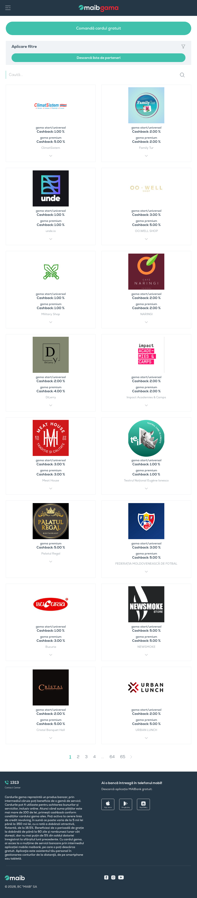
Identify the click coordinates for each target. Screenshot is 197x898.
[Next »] (135, 757)
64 (112, 756)
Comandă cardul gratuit (98, 28)
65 (122, 756)
